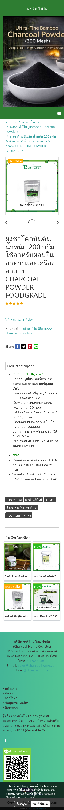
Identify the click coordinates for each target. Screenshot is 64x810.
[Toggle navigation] (59, 114)
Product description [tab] (20, 366)
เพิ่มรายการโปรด (21, 319)
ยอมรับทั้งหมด (40, 804)
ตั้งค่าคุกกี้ (22, 804)
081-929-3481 (36, 661)
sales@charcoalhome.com (37, 665)
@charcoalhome (36, 670)
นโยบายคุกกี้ (29, 797)
